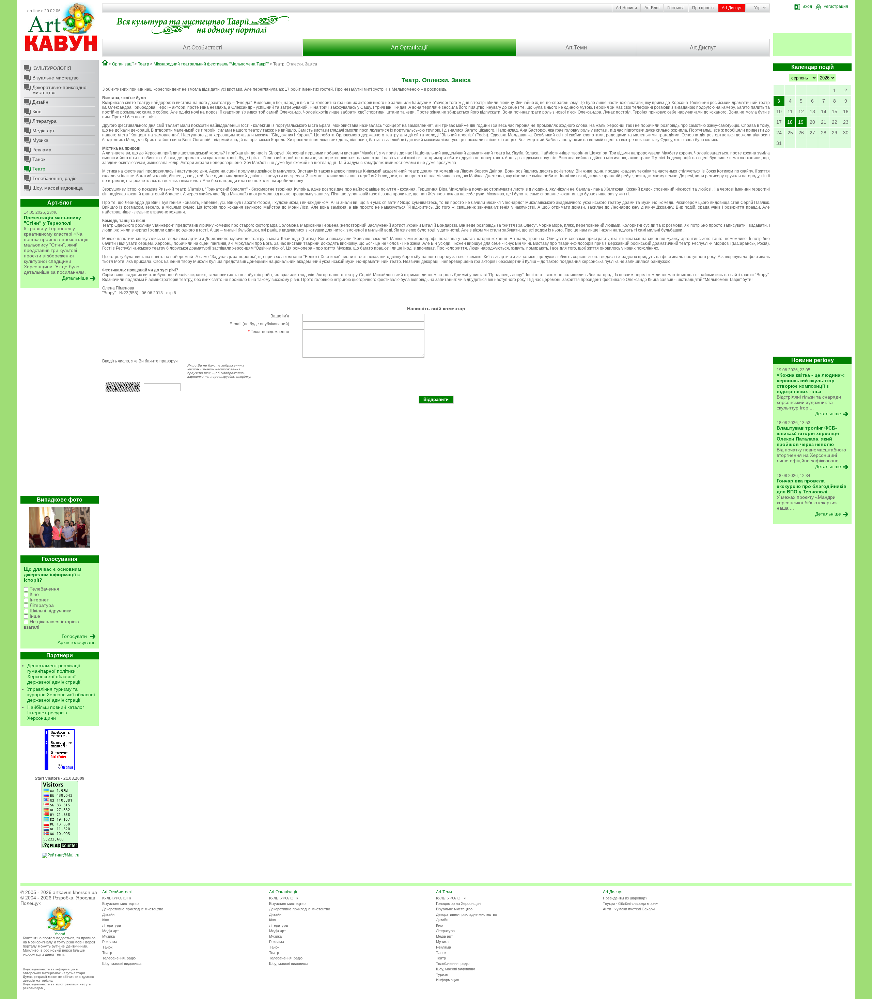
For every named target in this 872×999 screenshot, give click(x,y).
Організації (123, 64)
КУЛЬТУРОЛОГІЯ (51, 68)
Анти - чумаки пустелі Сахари (629, 909)
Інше (34, 616)
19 (801, 122)
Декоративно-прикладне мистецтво (59, 90)
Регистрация (836, 6)
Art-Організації (409, 47)
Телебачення (43, 589)
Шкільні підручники (50, 610)
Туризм (442, 974)
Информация (447, 980)
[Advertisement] (59, 394)
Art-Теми (576, 47)
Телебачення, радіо (54, 178)
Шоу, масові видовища (57, 188)
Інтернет (38, 599)
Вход (807, 6)
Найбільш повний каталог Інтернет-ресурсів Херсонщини (55, 712)
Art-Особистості (202, 47)
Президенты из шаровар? (625, 898)
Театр (38, 169)
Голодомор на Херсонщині (458, 903)
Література (44, 121)
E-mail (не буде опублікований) (259, 324)
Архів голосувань (76, 642)
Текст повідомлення (268, 331)
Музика (40, 140)
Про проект (703, 7)
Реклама (41, 149)
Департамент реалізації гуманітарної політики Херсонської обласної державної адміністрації (53, 674)
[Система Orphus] (60, 768)
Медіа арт (43, 130)
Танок (38, 159)
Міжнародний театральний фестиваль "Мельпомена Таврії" (211, 64)
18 (790, 122)
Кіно (37, 111)
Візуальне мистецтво (55, 77)
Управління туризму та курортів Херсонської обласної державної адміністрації (61, 694)
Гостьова (676, 7)
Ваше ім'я (279, 316)
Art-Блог (652, 7)
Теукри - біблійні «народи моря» (630, 903)
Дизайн (40, 102)
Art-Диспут (732, 7)
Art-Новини (626, 7)
